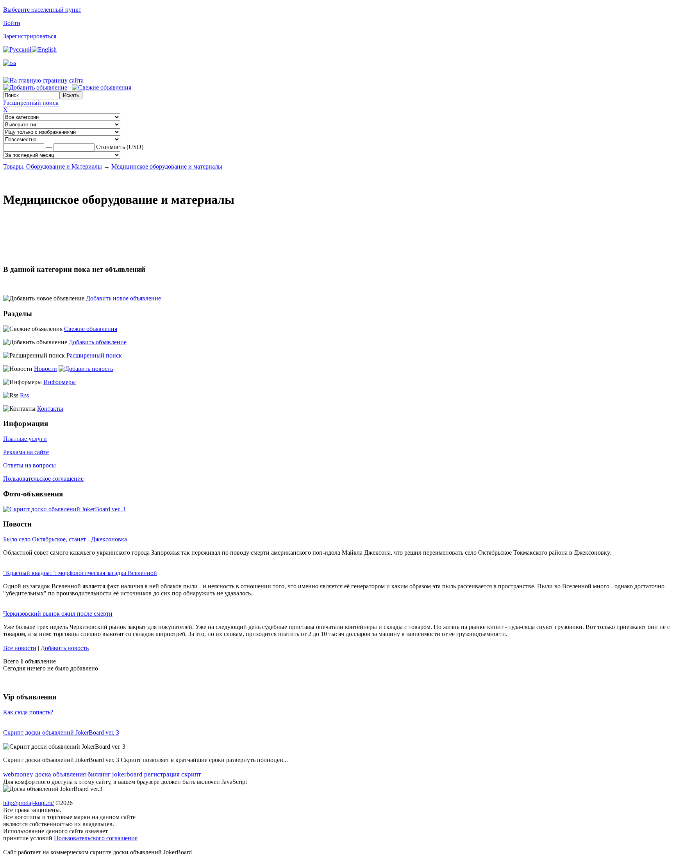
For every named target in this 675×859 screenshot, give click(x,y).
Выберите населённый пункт (42, 9)
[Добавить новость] (86, 368)
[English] (44, 49)
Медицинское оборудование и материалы (166, 166)
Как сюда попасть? (28, 712)
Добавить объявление (98, 342)
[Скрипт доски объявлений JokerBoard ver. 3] (64, 509)
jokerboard (127, 774)
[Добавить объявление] (35, 87)
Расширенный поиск (31, 102)
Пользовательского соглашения (96, 838)
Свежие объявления (90, 328)
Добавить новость (65, 648)
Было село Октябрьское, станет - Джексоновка (65, 539)
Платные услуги (25, 438)
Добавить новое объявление (123, 298)
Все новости (19, 648)
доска (43, 774)
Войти (11, 23)
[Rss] (9, 62)
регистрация (162, 774)
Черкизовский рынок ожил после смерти (57, 613)
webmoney (18, 774)
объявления (69, 774)
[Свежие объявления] (101, 87)
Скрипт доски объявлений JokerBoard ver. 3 (61, 732)
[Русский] (17, 49)
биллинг (99, 774)
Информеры (59, 382)
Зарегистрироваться (29, 36)
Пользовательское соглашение (43, 478)
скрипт (191, 774)
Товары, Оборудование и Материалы (52, 166)
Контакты (50, 408)
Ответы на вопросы (29, 465)
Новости (45, 368)
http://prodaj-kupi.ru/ (28, 803)
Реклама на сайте (26, 452)
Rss (24, 395)
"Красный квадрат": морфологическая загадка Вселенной (80, 573)
